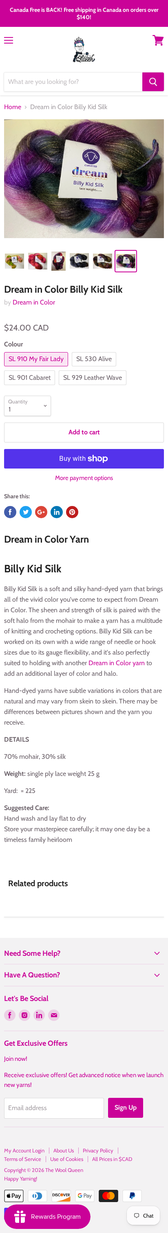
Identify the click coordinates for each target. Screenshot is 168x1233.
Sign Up (126, 1107)
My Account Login (24, 1150)
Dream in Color (34, 302)
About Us (63, 1150)
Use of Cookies (66, 1159)
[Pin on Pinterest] (72, 512)
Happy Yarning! (20, 1178)
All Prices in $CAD (112, 1159)
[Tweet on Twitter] (26, 512)
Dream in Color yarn (116, 663)
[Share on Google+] (41, 512)
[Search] (153, 81)
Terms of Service (22, 1159)
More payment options (84, 478)
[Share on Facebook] (10, 512)
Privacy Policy (98, 1150)
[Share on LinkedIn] (57, 512)
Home (12, 107)
